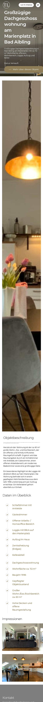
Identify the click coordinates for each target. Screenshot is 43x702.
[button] (38, 5)
